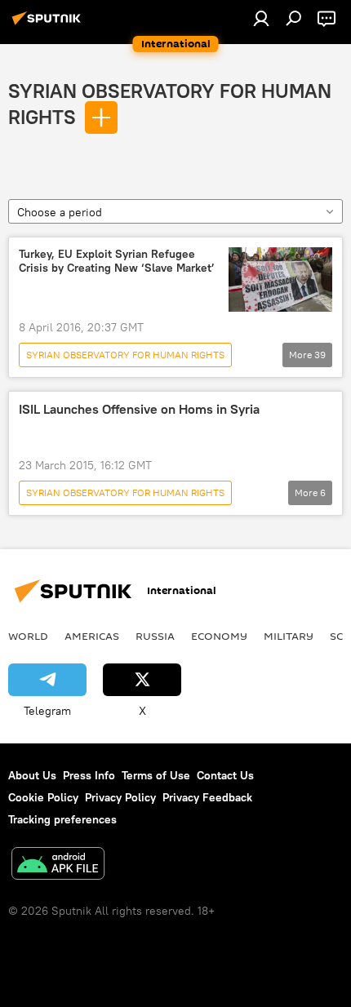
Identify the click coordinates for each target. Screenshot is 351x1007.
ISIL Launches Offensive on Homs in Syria (139, 409)
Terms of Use (156, 775)
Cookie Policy (43, 797)
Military (288, 635)
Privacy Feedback (207, 797)
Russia (155, 635)
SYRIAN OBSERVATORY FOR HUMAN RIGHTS (125, 354)
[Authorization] (261, 18)
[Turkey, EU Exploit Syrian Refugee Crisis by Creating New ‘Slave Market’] (280, 279)
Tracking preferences (62, 819)
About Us (32, 775)
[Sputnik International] (49, 24)
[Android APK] (57, 865)
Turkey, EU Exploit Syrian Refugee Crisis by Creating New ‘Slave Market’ (117, 261)
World (28, 635)
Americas (91, 635)
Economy (219, 635)
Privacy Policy (120, 797)
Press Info (89, 775)
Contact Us (225, 775)
